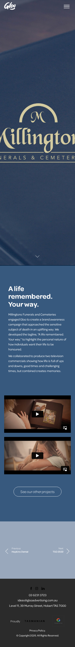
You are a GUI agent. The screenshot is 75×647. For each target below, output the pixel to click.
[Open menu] (66, 6)
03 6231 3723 (37, 595)
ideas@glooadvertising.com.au (38, 600)
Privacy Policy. (37, 630)
